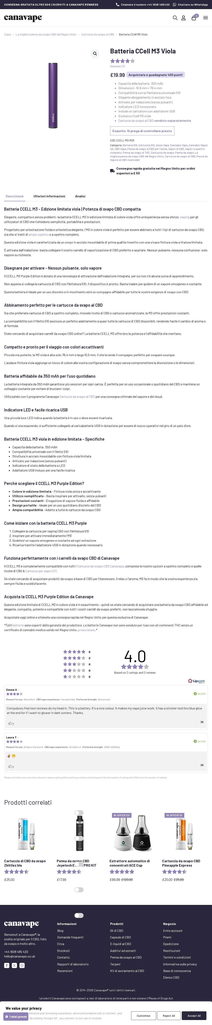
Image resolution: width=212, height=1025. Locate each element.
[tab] (14, 196)
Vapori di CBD (176, 149)
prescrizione (86, 630)
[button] (95, 53)
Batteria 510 (130, 145)
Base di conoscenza (177, 971)
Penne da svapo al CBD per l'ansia (147, 149)
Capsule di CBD (120, 937)
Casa (7, 34)
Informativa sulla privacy (180, 964)
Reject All (169, 1015)
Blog (60, 930)
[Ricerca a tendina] (175, 18)
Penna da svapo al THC (136, 152)
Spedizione (171, 944)
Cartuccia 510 (147, 145)
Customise (143, 1015)
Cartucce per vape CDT (41, 571)
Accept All (194, 1015)
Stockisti (63, 951)
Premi (167, 937)
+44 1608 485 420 (16, 952)
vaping (184, 217)
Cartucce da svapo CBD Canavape (100, 566)
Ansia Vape (162, 145)
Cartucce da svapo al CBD (97, 34)
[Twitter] (14, 965)
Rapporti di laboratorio (73, 964)
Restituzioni (171, 951)
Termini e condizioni (177, 957)
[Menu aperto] (205, 18)
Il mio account (173, 930)
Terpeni (115, 964)
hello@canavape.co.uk (19, 956)
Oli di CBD (116, 930)
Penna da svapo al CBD (126, 957)
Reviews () (117, 66)
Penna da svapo (184, 152)
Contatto (63, 957)
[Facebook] (6, 965)
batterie (18, 625)
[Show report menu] (202, 723)
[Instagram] (22, 965)
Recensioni (65, 971)
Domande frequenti (70, 937)
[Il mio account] (183, 18)
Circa (60, 944)
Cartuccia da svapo (162, 152)
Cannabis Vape (179, 145)
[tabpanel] (106, 419)
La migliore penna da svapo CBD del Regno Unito (46, 34)
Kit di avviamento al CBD (127, 971)
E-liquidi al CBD (120, 944)
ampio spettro (39, 234)
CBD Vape (120, 149)
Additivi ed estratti (123, 951)
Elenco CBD (171, 977)
